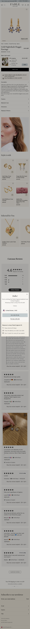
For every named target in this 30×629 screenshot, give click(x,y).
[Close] (27, 294)
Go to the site (15, 315)
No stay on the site (15, 319)
